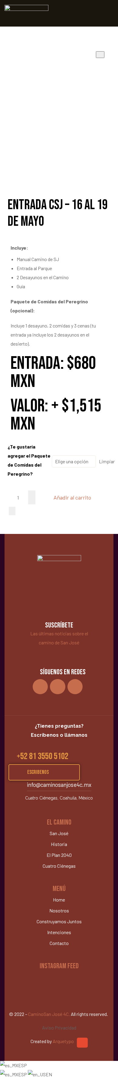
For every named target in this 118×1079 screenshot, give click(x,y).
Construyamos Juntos (59, 921)
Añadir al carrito (72, 497)
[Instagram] (40, 686)
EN (49, 1074)
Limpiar (107, 461)
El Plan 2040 (59, 855)
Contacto (59, 943)
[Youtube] (57, 686)
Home (59, 899)
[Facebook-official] (75, 686)
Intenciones (59, 932)
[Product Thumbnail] (100, 54)
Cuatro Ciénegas (59, 866)
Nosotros (59, 910)
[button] (44, 772)
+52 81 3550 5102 (42, 756)
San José (59, 833)
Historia (59, 844)
